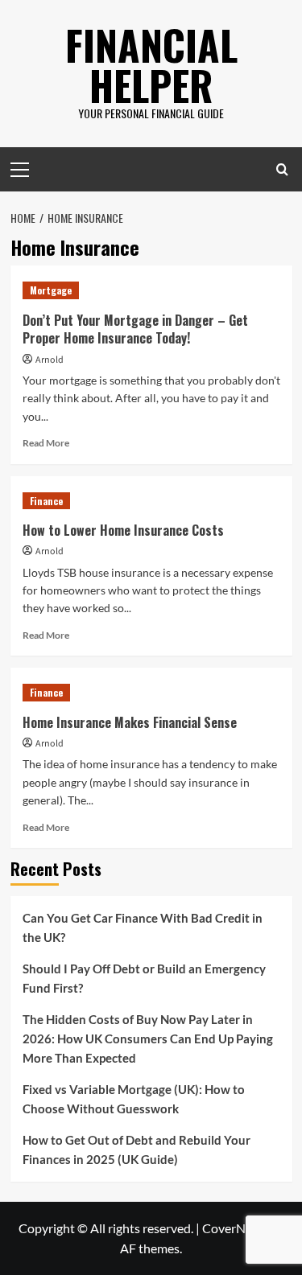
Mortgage (51, 290)
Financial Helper (151, 64)
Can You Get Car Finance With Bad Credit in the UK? (143, 927)
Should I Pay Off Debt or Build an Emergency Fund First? (144, 978)
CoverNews (234, 1228)
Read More (46, 443)
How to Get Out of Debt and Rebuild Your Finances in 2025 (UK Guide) (136, 1149)
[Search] (282, 169)
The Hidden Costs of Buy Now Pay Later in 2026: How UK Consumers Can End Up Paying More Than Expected (148, 1038)
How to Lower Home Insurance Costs (123, 530)
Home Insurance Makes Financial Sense (130, 722)
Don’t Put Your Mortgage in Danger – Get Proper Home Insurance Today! (135, 329)
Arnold (49, 360)
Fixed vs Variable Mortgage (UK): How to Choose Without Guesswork (134, 1099)
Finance (46, 501)
